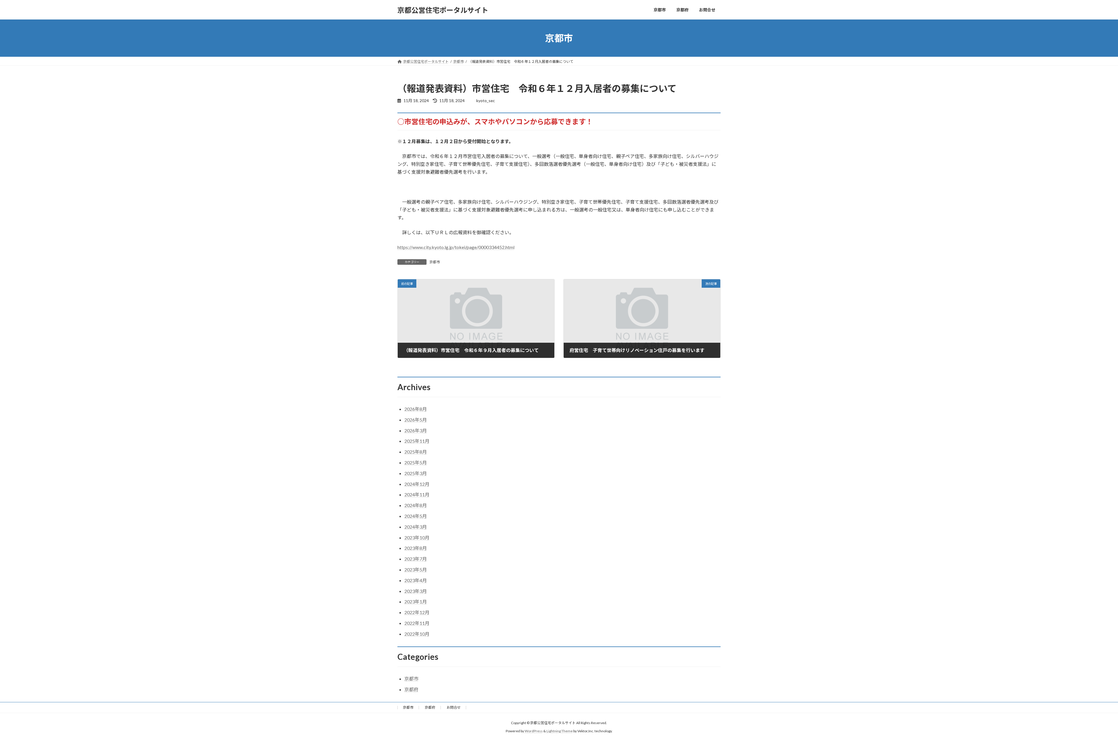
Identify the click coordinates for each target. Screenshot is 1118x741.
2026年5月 (415, 419)
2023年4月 (415, 580)
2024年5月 (415, 516)
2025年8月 (415, 451)
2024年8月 (415, 505)
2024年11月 (416, 494)
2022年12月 (416, 612)
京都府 (411, 689)
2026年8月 (415, 409)
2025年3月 (415, 473)
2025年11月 (416, 441)
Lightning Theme (559, 731)
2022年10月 (416, 634)
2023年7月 (415, 558)
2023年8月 (415, 548)
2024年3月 (415, 526)
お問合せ (454, 707)
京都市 (434, 262)
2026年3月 (415, 430)
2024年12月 (416, 484)
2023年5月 (415, 569)
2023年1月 (415, 601)
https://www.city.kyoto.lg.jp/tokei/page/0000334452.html (455, 247)
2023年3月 (415, 591)
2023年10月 (416, 537)
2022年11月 (416, 623)
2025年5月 (415, 462)
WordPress (534, 731)
